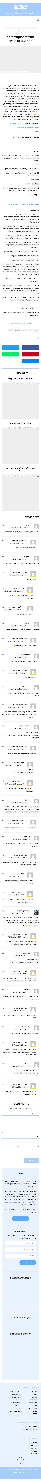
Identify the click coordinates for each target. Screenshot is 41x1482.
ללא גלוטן (33, 1397)
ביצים (36, 330)
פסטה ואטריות (15, 1403)
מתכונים (13, 28)
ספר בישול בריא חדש (15, 1371)
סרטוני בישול (32, 1408)
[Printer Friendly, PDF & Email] (20, 323)
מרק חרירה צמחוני (16, 1362)
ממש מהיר (20, 28)
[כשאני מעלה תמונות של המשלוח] (20, 1299)
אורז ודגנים (33, 1403)
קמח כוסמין (18, 330)
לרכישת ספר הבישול (30, 1429)
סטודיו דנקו (17, 1472)
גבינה (24, 330)
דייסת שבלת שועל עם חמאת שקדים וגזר (20, 469)
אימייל (36, 1146)
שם (37, 1136)
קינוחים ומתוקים (14, 1394)
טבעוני (34, 1411)
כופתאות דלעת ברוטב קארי (20, 378)
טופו (35, 1394)
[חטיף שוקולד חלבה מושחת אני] (20, 1301)
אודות (35, 1442)
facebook (33, 1445)
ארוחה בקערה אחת (31, 28)
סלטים (34, 1391)
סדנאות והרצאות (31, 1427)
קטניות (34, 1405)
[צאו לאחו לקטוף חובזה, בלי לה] (20, 1304)
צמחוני (7, 28)
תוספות (20, 30)
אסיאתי (18, 1400)
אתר (17, 1146)
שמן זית (11, 330)
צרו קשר (34, 1454)
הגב (3, 525)
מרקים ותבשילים (14, 1391)
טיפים (35, 1414)
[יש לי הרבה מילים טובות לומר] (20, 1296)
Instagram (33, 1448)
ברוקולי (30, 330)
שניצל (36, 332)
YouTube (34, 1451)
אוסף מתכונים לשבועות (20, 423)
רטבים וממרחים (15, 1411)
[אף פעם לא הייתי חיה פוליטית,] (20, 1282)
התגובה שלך (34, 1113)
